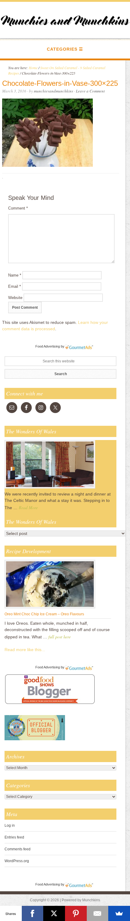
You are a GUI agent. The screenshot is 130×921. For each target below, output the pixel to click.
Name (14, 275)
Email (14, 286)
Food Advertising (47, 346)
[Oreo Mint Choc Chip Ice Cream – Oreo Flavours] (50, 608)
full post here (59, 637)
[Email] (98, 913)
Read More (28, 507)
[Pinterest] (76, 913)
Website (15, 297)
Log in (10, 825)
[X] (54, 913)
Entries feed (14, 837)
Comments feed (18, 849)
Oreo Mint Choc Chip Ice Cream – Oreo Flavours (44, 614)
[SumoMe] (119, 913)
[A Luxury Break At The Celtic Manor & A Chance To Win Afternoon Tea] (50, 488)
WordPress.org (17, 861)
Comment (18, 208)
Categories (62, 49)
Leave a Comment (90, 91)
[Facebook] (33, 913)
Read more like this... (25, 649)
